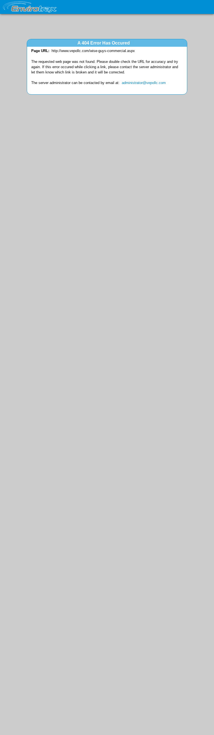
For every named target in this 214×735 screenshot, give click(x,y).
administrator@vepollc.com (144, 83)
